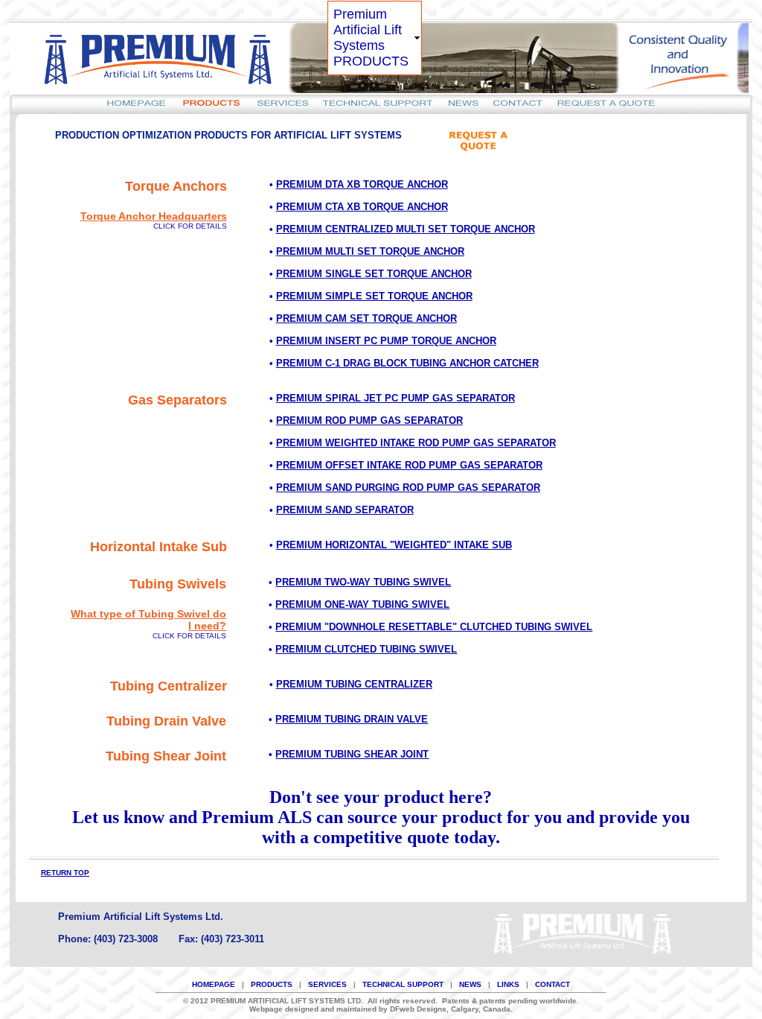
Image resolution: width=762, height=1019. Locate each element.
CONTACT (552, 984)
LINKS (508, 984)
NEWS (470, 984)
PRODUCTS (271, 984)
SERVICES (327, 984)
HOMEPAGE (213, 984)
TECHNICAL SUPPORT (403, 984)
